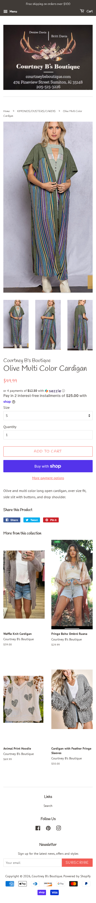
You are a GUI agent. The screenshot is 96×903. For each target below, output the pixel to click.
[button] (48, 391)
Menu (13, 11)
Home (6, 111)
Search (48, 806)
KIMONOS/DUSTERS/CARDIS (36, 111)
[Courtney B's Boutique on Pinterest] (48, 829)
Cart (89, 11)
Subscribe (77, 862)
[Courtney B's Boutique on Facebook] (37, 829)
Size (6, 407)
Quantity (9, 426)
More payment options (48, 478)
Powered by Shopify (77, 876)
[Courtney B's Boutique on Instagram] (58, 829)
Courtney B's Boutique (47, 876)
